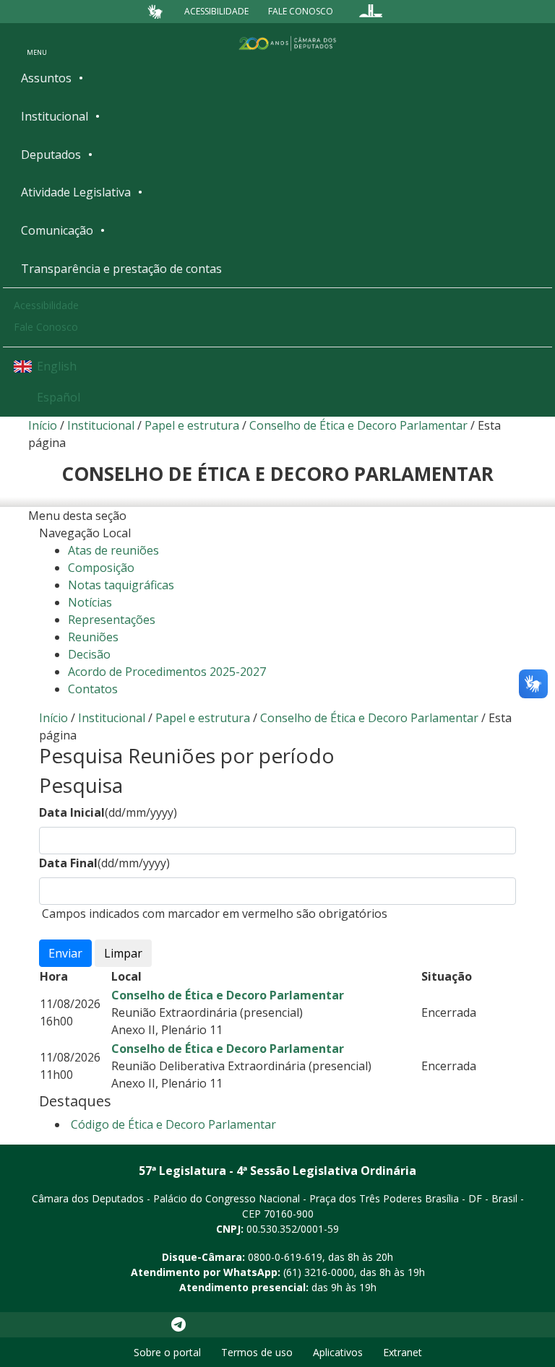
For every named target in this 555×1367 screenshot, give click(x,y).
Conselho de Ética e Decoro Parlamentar (358, 425)
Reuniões (93, 637)
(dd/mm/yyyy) (108, 812)
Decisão (89, 654)
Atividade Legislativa (76, 192)
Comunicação (57, 230)
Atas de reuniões (113, 550)
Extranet (402, 1352)
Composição (101, 568)
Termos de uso (257, 1352)
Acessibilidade (216, 11)
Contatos (93, 689)
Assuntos (46, 78)
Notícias (90, 602)
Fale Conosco (300, 11)
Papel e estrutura (192, 425)
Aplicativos (338, 1352)
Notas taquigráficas (121, 585)
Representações (111, 620)
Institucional (54, 116)
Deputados (51, 154)
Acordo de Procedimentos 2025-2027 (167, 672)
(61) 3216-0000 (318, 1272)
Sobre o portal (167, 1352)
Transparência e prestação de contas (121, 269)
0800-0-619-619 (285, 1257)
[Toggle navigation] (36, 42)
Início (42, 425)
